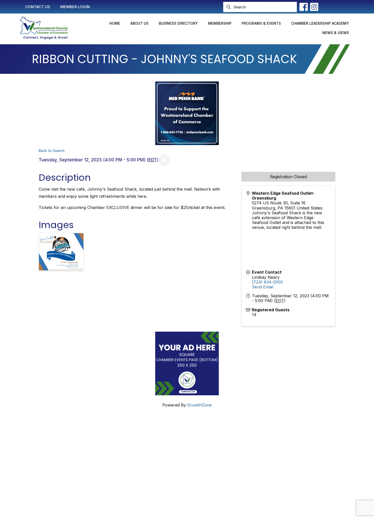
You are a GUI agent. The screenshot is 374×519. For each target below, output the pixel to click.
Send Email (262, 286)
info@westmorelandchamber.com (67, 456)
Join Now (155, 454)
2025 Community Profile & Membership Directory (193, 463)
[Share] (164, 160)
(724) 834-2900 (267, 282)
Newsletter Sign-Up (165, 473)
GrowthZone (199, 405)
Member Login (160, 444)
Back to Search (52, 150)
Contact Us (157, 434)
